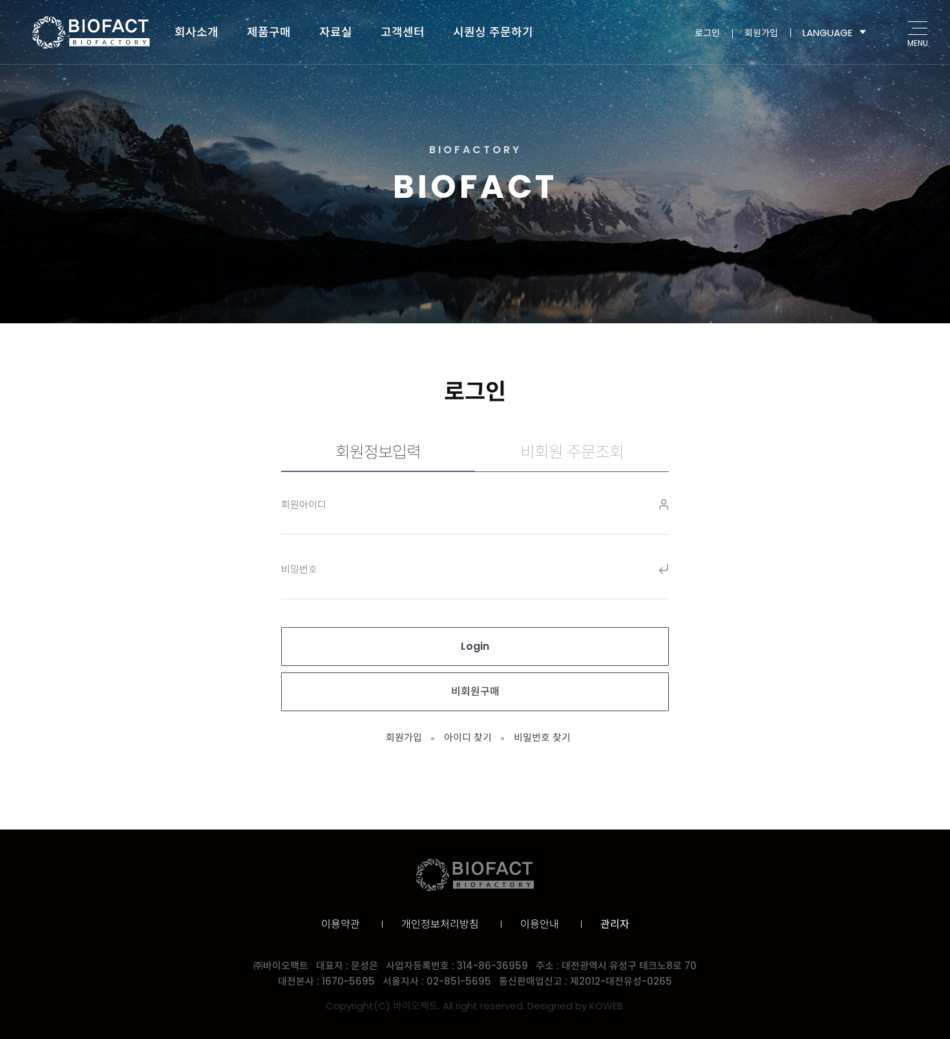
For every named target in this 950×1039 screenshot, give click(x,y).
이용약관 (340, 924)
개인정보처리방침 (440, 924)
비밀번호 (299, 569)
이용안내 (539, 924)
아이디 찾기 (468, 737)
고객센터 (403, 32)
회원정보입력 (378, 452)
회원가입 (761, 32)
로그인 (707, 32)
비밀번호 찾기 (542, 737)
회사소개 (196, 32)
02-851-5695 (459, 981)
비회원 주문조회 (572, 452)
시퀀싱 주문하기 (493, 32)
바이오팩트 (91, 32)
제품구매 (269, 32)
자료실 (335, 32)
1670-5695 (348, 981)
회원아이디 (303, 504)
